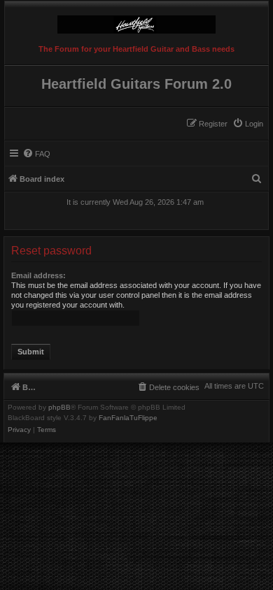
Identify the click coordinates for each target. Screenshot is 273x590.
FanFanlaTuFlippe (128, 418)
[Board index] (136, 21)
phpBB (59, 407)
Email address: (38, 275)
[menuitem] (247, 123)
